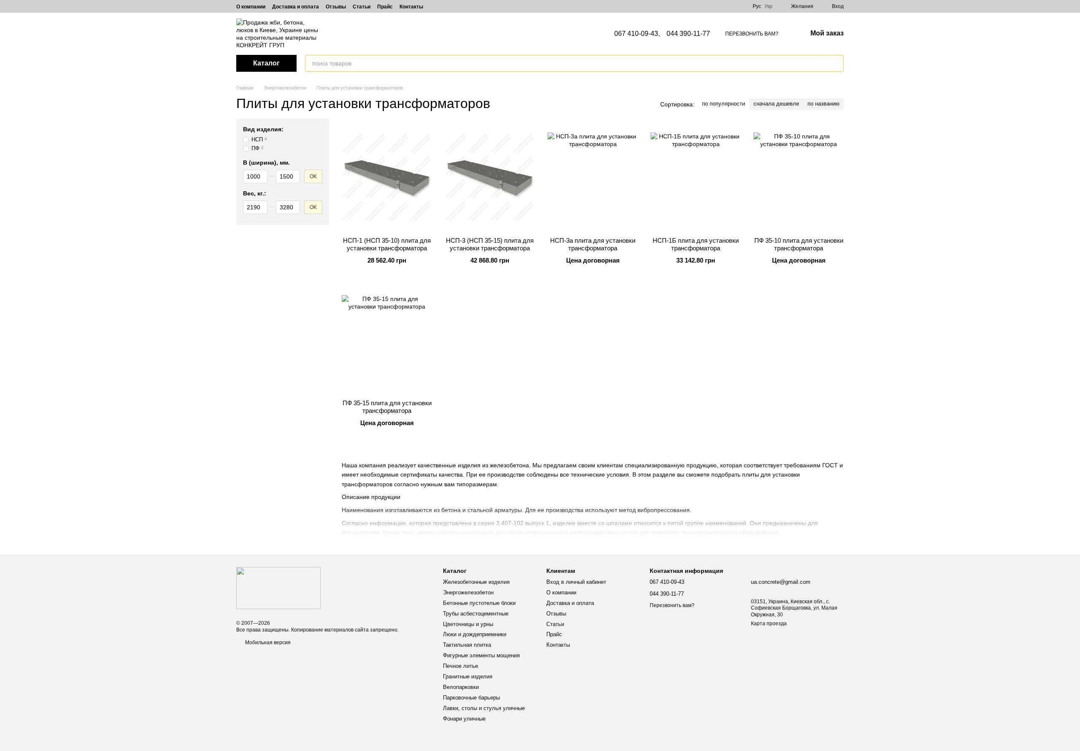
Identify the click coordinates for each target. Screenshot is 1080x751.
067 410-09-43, (637, 33)
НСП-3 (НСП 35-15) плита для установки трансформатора (490, 244)
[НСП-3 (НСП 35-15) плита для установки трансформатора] (490, 177)
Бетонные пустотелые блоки (479, 603)
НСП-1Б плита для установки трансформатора (696, 244)
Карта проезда (769, 623)
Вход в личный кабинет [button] (576, 582)
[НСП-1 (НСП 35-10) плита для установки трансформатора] (387, 177)
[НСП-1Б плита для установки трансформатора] (696, 177)
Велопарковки (461, 687)
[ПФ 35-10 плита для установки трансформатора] (798, 177)
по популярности (723, 103)
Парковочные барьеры (471, 697)
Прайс (385, 7)
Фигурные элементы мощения (481, 655)
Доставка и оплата (295, 7)
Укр (768, 6)
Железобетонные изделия (476, 582)
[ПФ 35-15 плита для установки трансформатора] (387, 340)
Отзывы (336, 7)
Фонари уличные (464, 719)
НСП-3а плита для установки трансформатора (592, 244)
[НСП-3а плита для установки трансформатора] (593, 177)
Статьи (361, 7)
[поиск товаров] (837, 63)
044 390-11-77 (688, 33)
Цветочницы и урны (468, 624)
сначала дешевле (776, 103)
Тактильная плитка (467, 645)
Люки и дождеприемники (474, 634)
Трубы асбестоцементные (475, 613)
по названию (823, 103)
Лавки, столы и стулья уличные (484, 708)
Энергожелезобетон (468, 592)
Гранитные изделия (467, 676)
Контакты (411, 7)
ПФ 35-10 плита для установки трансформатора (798, 244)
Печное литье (460, 666)
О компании (250, 7)
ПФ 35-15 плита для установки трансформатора (387, 406)
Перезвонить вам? (751, 34)
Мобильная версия (267, 642)
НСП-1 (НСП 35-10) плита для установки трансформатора (387, 244)
